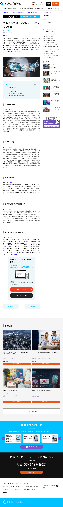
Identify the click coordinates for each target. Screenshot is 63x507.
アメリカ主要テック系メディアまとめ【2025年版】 (44, 352)
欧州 (52, 38)
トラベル (49, 57)
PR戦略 (57, 46)
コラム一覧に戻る (31, 411)
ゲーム (44, 57)
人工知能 (51, 36)
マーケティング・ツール (48, 34)
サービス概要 (3, 8)
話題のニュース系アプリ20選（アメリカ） (13, 390)
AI (43, 29)
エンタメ (54, 51)
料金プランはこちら (21, 295)
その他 (54, 57)
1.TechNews (13, 88)
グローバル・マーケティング (49, 53)
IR (56, 44)
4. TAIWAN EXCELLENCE (16, 93)
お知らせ (45, 8)
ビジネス (51, 29)
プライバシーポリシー (16, 489)
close (35, 84)
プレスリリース (46, 33)
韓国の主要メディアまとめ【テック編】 (42, 390)
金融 (54, 40)
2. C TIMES (12, 90)
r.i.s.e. (44, 48)
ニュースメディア (47, 42)
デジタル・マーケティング (48, 44)
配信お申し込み (34, 486)
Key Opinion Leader (47, 46)
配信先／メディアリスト (18, 8)
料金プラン (9, 8)
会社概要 (5, 492)
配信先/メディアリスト (29, 483)
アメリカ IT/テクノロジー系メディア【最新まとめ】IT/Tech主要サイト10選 (15, 353)
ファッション (46, 31)
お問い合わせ (51, 8)
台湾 (8, 30)
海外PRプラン (33, 8)
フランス (52, 31)
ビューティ (57, 29)
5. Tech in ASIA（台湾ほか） (17, 95)
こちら (12, 109)
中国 (44, 36)
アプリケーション (54, 55)
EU (55, 42)
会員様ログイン (48, 3)
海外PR (12, 486)
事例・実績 (26, 8)
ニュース (56, 34)
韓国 (53, 42)
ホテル (47, 29)
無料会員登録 (55, 3)
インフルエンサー (47, 51)
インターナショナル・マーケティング (51, 49)
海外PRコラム (40, 8)
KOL (54, 46)
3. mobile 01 (12, 92)
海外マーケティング (47, 40)
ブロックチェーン (54, 33)
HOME (4, 483)
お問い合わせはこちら (31, 472)
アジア (48, 48)
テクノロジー (10, 32)
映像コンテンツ (46, 38)
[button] (3, 438)
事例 (47, 36)
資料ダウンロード (58, 8)
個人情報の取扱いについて (30, 489)
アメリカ (53, 48)
